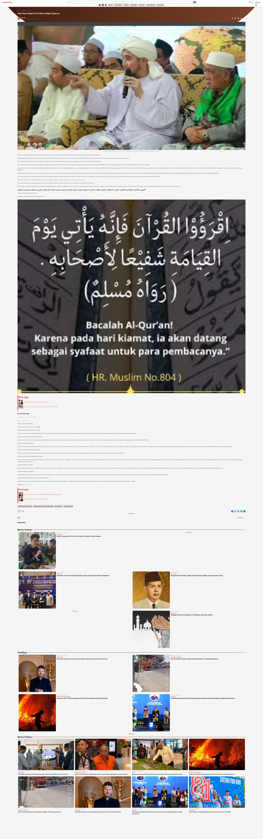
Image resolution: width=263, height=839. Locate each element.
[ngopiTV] (250, 2)
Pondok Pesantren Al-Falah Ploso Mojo (43, 506)
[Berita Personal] (103, 5)
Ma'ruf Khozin (58, 506)
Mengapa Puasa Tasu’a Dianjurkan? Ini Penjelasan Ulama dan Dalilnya (192, 615)
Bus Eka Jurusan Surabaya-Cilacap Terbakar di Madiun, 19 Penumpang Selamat (194, 659)
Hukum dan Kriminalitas (81, 772)
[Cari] (194, 2)
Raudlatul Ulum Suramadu (25, 506)
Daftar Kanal (160, 5)
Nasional (126, 5)
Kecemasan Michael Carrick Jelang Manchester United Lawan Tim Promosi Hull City (82, 659)
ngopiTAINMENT (150, 5)
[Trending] (99, 5)
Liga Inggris (60, 657)
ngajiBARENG (24, 10)
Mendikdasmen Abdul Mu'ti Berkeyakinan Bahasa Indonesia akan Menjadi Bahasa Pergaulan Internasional (203, 698)
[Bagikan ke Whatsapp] (241, 18)
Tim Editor (239, 518)
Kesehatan (141, 5)
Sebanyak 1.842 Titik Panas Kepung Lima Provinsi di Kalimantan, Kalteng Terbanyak (82, 698)
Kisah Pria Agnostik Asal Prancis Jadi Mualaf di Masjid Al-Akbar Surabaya (79, 536)
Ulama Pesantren (68, 506)
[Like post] (19, 511)
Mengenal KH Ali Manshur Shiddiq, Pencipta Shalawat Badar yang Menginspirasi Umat (197, 575)
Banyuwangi (21, 772)
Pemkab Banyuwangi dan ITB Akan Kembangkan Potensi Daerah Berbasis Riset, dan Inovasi (43, 774)
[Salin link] (244, 18)
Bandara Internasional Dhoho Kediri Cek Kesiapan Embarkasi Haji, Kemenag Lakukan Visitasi (157, 774)
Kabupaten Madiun (176, 657)
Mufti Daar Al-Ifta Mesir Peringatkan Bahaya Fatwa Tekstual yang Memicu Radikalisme (83, 575)
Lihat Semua (242, 652)
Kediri (133, 772)
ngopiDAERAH (118, 5)
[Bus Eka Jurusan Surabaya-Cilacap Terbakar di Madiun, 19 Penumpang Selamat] (151, 673)
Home (19, 10)
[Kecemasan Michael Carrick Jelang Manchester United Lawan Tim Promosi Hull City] (37, 673)
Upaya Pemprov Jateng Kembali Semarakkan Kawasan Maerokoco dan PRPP (210, 812)
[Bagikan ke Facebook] (232, 18)
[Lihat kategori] (256, 5)
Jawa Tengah (192, 810)
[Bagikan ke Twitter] (235, 18)
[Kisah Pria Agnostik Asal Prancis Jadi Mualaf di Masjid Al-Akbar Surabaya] (37, 550)
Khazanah (30, 10)
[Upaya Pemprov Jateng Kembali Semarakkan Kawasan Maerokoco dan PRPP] (217, 792)
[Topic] (106, 5)
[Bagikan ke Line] (238, 18)
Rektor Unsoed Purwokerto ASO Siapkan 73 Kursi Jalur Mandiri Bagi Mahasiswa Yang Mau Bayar (101, 774)
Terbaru (110, 5)
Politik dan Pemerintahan (64, 696)
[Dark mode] (252, 2)
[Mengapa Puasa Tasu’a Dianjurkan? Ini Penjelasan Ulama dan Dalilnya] (151, 629)
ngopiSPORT (134, 5)
